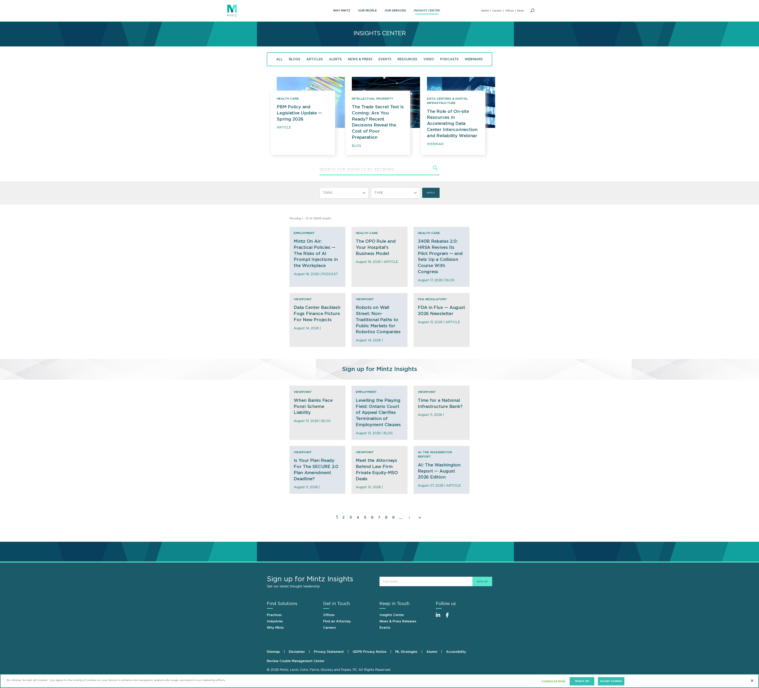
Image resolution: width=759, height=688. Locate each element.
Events (385, 59)
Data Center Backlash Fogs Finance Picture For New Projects (317, 313)
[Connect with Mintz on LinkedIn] (440, 617)
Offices (509, 10)
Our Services (395, 10)
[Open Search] (532, 10)
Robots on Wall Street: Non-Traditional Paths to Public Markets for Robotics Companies (378, 319)
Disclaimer (297, 651)
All (279, 59)
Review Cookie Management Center (296, 661)
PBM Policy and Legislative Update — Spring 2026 (299, 113)
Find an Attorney (337, 621)
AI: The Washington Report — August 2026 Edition (439, 471)
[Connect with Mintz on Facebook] (450, 617)
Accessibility (456, 651)
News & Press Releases (398, 621)
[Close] (752, 680)
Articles (314, 59)
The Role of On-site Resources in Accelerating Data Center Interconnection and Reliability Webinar (452, 123)
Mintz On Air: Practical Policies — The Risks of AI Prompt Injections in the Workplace (316, 253)
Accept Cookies (611, 681)
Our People (367, 10)
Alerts (335, 59)
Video (428, 59)
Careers (497, 10)
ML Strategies (406, 651)
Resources (407, 59)
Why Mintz (341, 10)
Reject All (582, 681)
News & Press (360, 59)
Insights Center (427, 10)
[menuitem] (341, 10)
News (520, 10)
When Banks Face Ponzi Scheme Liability (313, 406)
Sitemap (273, 651)
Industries (275, 621)
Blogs (294, 59)
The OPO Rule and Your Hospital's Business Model (376, 247)
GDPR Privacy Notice (369, 651)
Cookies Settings (553, 681)
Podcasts (449, 59)
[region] (379, 681)
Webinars (474, 59)
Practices (274, 615)
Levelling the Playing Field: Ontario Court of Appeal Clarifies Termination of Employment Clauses (378, 412)
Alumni (485, 10)
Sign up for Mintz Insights (379, 369)
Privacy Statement (329, 651)
